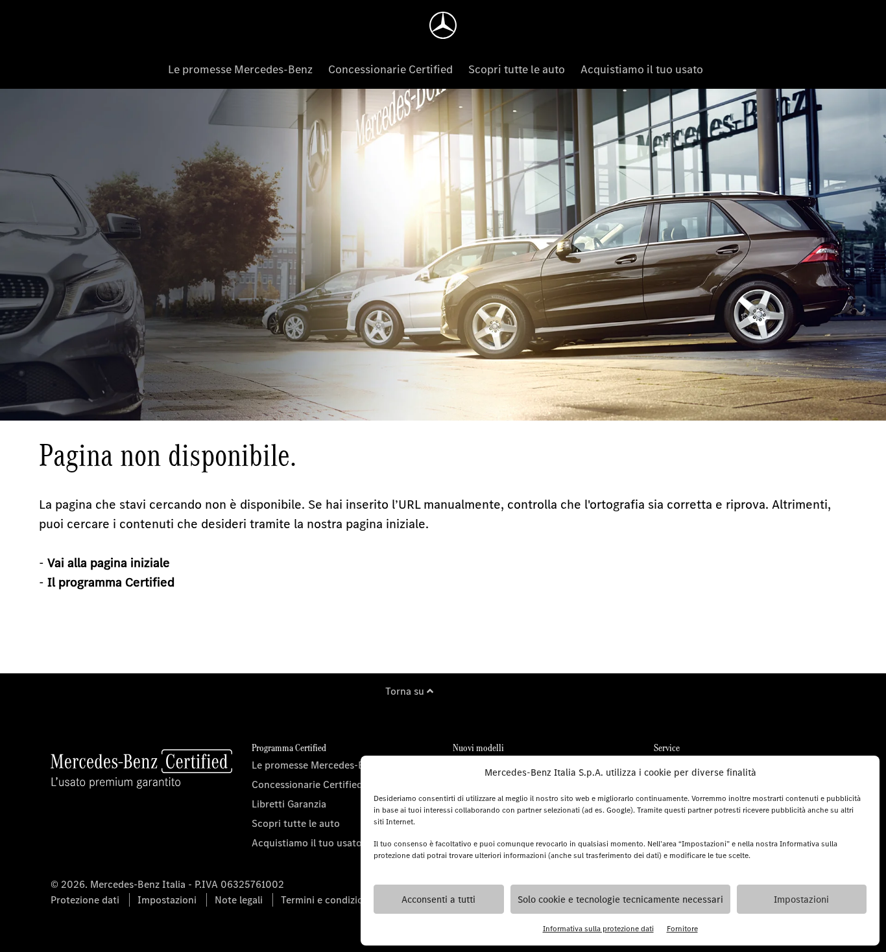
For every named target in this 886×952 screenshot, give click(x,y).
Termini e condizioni (326, 900)
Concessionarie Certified (390, 69)
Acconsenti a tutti (438, 899)
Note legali (239, 900)
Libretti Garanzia (289, 804)
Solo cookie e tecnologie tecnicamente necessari (620, 899)
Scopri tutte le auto (516, 69)
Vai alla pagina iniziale (108, 563)
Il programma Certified (110, 582)
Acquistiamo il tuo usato (642, 69)
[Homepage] (443, 25)
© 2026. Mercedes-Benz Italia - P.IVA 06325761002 (167, 884)
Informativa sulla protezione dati (598, 928)
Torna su (406, 691)
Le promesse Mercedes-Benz (240, 69)
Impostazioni (801, 899)
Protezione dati (85, 900)
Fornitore (682, 928)
